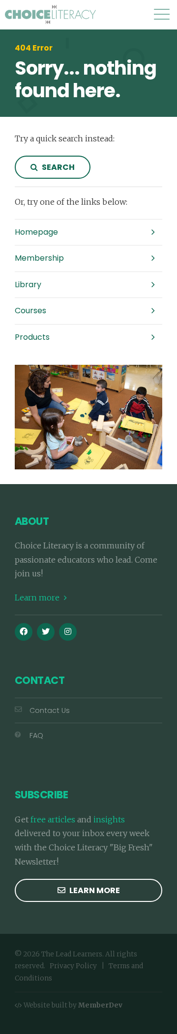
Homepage (36, 232)
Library (28, 284)
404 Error (34, 48)
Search (57, 167)
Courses (30, 310)
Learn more (38, 597)
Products (32, 337)
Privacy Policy (73, 966)
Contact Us (50, 710)
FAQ (36, 735)
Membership (39, 258)
